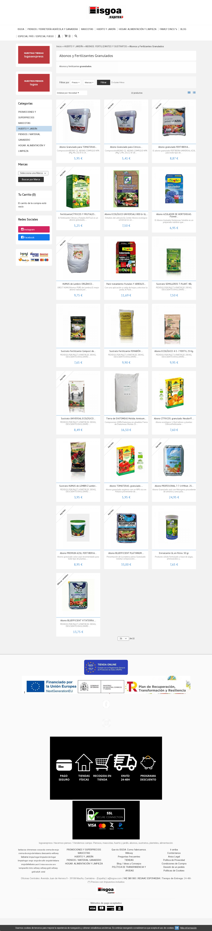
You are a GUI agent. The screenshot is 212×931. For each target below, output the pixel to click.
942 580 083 (130, 878)
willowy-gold (45, 868)
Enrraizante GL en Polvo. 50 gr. (174, 553)
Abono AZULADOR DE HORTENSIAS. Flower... (174, 215)
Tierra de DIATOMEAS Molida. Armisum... (126, 418)
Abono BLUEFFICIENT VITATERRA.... (78, 620)
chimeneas (31, 850)
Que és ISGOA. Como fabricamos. (129, 849)
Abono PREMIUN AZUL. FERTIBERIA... (78, 553)
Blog (183, 29)
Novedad (73, 93)
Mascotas (87, 29)
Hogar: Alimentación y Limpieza (137, 29)
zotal (43, 872)
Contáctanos (174, 853)
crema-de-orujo (52, 850)
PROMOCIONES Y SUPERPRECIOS (27, 115)
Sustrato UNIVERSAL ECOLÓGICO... (78, 418)
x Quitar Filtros (118, 83)
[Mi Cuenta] (59, 36)
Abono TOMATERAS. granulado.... (126, 485)
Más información (188, 927)
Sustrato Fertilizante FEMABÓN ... (126, 351)
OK (176, 927)
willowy (37, 868)
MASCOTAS (24, 123)
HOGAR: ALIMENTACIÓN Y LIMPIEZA (31, 148)
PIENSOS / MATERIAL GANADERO (29, 137)
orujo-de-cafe (39, 861)
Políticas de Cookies (174, 870)
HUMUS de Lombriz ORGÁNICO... (78, 283)
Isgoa (21, 29)
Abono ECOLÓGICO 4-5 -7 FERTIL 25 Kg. (174, 351)
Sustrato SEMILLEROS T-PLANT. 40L (174, 283)
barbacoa (22, 850)
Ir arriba (174, 849)
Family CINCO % (168, 29)
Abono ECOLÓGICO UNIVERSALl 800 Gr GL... (126, 214)
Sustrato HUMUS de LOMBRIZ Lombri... (78, 485)
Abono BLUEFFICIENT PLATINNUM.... (126, 553)
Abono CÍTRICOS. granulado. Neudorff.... (174, 418)
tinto (31, 868)
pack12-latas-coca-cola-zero (45, 864)
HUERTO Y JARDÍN (27, 128)
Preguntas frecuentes (129, 856)
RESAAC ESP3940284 (149, 878)
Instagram (29, 229)
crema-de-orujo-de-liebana (29, 853)
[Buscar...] (76, 36)
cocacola (41, 850)
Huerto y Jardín (106, 29)
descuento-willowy (50, 853)
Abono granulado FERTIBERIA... (174, 146)
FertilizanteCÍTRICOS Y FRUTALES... (78, 214)
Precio (75, 82)
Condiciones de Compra (174, 863)
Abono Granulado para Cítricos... (126, 146)
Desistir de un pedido (174, 867)
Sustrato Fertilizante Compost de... (78, 351)
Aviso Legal (174, 856)
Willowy (129, 853)
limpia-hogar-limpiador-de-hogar (42, 857)
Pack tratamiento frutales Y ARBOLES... (126, 283)
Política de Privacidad (174, 860)
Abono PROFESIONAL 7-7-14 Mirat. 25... (174, 485)
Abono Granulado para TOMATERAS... (78, 146)
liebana (24, 857)
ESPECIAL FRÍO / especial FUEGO (36, 36)
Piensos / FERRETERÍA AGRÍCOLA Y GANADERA (53, 29)
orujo (31, 860)
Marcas (88, 82)
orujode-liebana (52, 861)
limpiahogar (23, 861)
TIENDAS (129, 860)
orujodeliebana (28, 864)
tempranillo (23, 868)
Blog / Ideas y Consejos (129, 863)
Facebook (29, 237)
